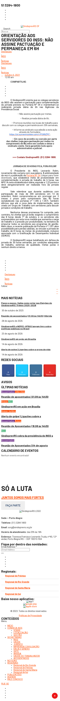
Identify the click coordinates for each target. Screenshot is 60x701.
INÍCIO (10, 625)
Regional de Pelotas (15, 576)
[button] (30, 621)
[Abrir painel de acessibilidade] (55, 696)
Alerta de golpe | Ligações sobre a (21, 416)
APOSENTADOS (21, 658)
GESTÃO (18, 635)
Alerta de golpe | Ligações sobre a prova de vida (25, 349)
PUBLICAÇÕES (14, 674)
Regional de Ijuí (13, 594)
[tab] (30, 576)
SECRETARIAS (14, 637)
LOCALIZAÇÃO (21, 632)
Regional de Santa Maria (17, 588)
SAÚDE (17, 642)
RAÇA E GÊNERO (22, 649)
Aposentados (8, 392)
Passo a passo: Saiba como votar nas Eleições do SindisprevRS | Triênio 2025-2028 (26, 304)
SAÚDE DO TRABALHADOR (27, 656)
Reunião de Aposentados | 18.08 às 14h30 (25, 426)
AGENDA (11, 677)
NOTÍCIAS (12, 660)
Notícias (5, 61)
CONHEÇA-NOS (14, 628)
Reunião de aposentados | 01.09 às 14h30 (24, 396)
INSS (3, 56)
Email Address (9, 547)
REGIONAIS (12, 663)
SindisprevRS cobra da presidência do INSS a (27, 435)
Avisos (4, 401)
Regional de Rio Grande (17, 582)
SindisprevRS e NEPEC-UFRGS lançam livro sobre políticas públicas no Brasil (26, 327)
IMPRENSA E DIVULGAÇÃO (26, 646)
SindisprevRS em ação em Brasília (18, 339)
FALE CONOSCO (15, 679)
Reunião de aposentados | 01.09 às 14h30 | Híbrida (26, 316)
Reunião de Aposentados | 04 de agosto (24, 445)
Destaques (6, 52)
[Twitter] (8, 561)
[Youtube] (8, 564)
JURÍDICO (18, 644)
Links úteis (20, 392)
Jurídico (12, 411)
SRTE (16, 651)
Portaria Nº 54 (33, 175)
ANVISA (17, 653)
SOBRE (17, 630)
